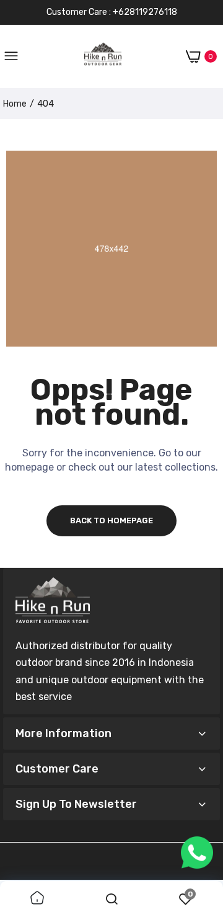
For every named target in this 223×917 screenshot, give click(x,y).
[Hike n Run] (103, 56)
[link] (37, 899)
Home (15, 104)
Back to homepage (111, 520)
